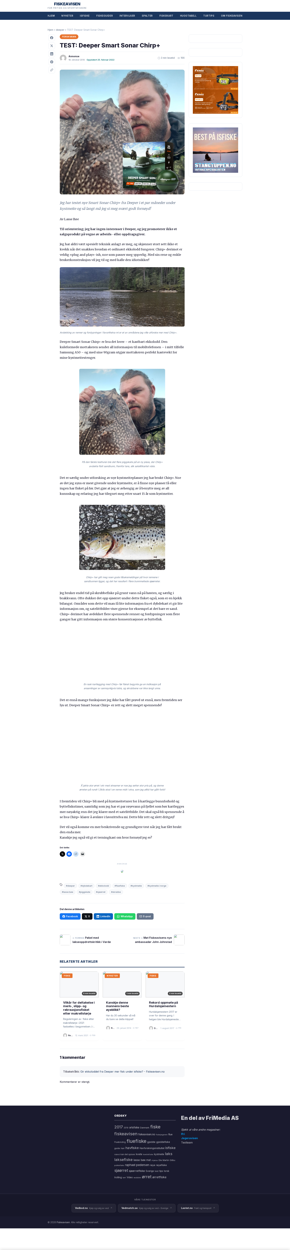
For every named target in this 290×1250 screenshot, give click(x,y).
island (117, 1154)
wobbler (137, 1177)
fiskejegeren (161, 1134)
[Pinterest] (51, 62)
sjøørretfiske (137, 1171)
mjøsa (155, 1160)
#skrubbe (116, 892)
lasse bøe (139, 1160)
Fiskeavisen (63, 1222)
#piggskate (84, 892)
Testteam (187, 1142)
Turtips (208, 15)
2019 (126, 1128)
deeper (60, 29)
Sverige (150, 1171)
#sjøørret (100, 892)
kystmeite (159, 1154)
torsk (166, 1171)
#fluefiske (120, 886)
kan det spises (127, 1154)
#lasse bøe (67, 892)
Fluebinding (120, 1142)
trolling (118, 1177)
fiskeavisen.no (146, 1134)
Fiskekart (166, 15)
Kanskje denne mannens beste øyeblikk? (117, 1006)
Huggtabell (188, 15)
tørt (124, 1178)
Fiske (67, 975)
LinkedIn (105, 916)
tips (161, 1171)
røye (152, 1165)
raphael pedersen (137, 1165)
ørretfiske (159, 1177)
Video (130, 1177)
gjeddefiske (163, 1141)
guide (117, 1148)
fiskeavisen (125, 1133)
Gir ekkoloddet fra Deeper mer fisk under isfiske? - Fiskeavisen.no (122, 1071)
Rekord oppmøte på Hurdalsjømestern (163, 1004)
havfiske (132, 1148)
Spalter (147, 15)
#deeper (70, 886)
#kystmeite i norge (157, 886)
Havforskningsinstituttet (152, 1148)
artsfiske (134, 1127)
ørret (147, 1176)
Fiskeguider (104, 15)
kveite (139, 1154)
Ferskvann (69, 36)
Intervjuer (127, 15)
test (157, 1171)
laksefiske (123, 1159)
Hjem (51, 15)
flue (170, 1134)
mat (148, 1160)
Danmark (144, 1127)
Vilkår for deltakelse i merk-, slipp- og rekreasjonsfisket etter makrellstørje (79, 1008)
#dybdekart (86, 886)
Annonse (73, 56)
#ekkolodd (103, 886)
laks (168, 1153)
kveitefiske (148, 1154)
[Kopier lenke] (51, 70)
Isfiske (85, 15)
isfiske (170, 1148)
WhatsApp (127, 916)
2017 (118, 1127)
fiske (155, 1127)
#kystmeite (136, 886)
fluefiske (136, 1141)
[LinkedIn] (51, 53)
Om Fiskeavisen (231, 15)
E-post (147, 916)
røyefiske (161, 1165)
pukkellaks (119, 1165)
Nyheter (67, 15)
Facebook (72, 916)
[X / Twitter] (51, 45)
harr (123, 1148)
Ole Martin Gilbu (166, 1160)
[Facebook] (51, 37)
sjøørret (121, 1170)
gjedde (151, 1141)
